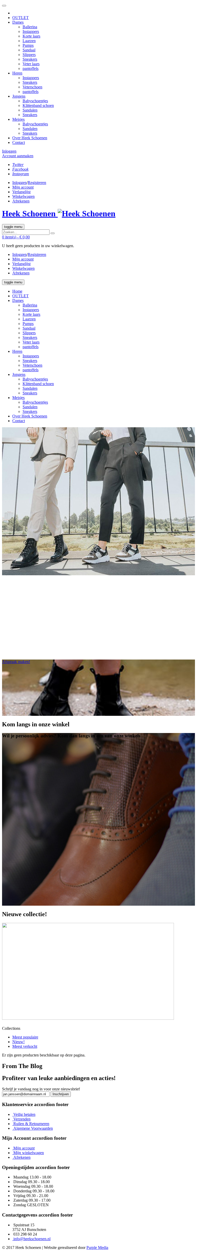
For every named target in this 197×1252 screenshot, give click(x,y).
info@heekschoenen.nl (32, 1239)
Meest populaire (25, 1037)
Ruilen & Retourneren (31, 1123)
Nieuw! (18, 1042)
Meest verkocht (24, 1046)
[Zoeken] (53, 233)
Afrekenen (22, 1157)
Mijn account (24, 1148)
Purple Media (97, 1247)
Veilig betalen (24, 1114)
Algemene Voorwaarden (33, 1128)
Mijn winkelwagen (28, 1153)
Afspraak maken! (16, 662)
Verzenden (22, 1119)
